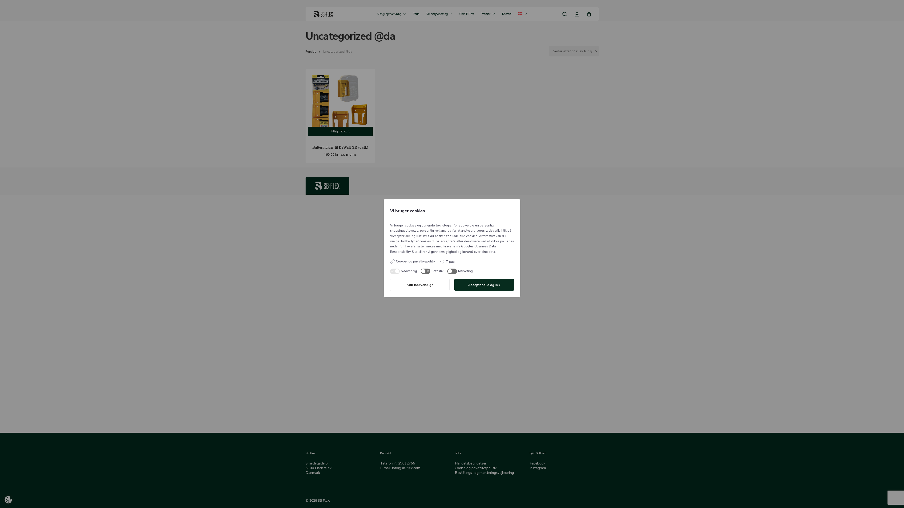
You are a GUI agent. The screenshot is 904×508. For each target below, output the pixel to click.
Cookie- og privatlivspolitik (415, 261)
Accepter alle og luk (484, 285)
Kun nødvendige (420, 285)
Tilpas (450, 261)
